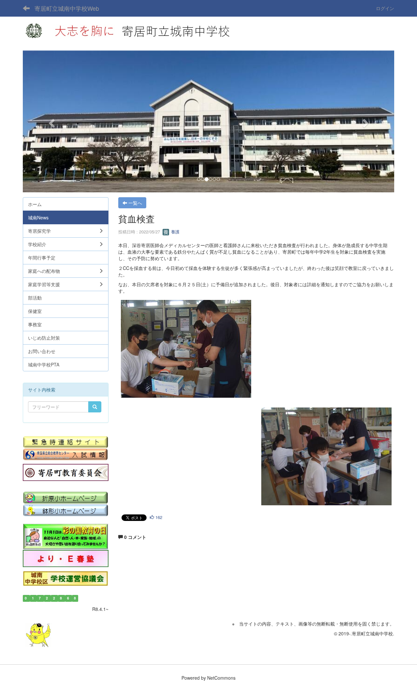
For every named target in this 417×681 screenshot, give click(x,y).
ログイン (385, 8)
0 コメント (134, 537)
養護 (175, 232)
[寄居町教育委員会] (65, 472)
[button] (51, 121)
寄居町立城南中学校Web (67, 8)
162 (158, 517)
